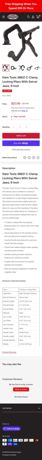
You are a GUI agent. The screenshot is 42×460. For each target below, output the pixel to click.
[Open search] (28, 16)
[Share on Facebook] (24, 157)
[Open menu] (3, 17)
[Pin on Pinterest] (29, 157)
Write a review (21, 389)
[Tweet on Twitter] (33, 157)
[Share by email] (38, 157)
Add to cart (21, 136)
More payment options (21, 149)
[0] (37, 16)
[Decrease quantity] (13, 127)
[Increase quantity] (26, 127)
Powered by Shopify (9, 455)
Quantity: (6, 127)
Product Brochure (9, 352)
